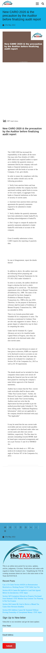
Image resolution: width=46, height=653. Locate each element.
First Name (7, 626)
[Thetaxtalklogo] (7, 3)
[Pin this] (25, 527)
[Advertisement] (23, 93)
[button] (37, 4)
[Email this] (5, 527)
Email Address (8, 635)
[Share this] (10, 527)
